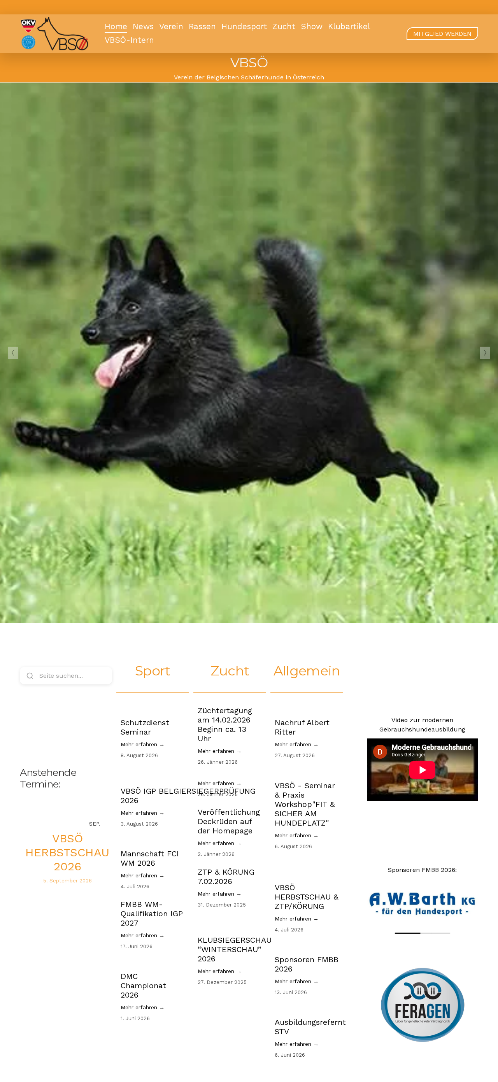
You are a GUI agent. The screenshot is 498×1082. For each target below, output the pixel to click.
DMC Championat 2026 (143, 986)
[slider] (422, 933)
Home (116, 26)
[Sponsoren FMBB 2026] (307, 946)
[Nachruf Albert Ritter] (307, 709)
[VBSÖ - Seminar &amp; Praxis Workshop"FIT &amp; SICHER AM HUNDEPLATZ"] (307, 772)
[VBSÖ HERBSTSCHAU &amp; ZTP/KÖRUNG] (307, 868)
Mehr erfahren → (143, 744)
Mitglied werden (442, 33)
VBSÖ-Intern (129, 40)
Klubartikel (349, 26)
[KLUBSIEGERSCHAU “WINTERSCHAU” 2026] (235, 923)
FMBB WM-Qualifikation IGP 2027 (152, 914)
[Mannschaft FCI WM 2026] (153, 840)
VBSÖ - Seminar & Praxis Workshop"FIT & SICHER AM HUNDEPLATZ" (305, 804)
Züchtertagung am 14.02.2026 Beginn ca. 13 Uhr (225, 724)
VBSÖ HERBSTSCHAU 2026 (67, 852)
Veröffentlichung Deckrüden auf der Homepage (229, 821)
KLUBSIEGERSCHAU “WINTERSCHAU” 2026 (235, 949)
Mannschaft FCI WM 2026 (150, 858)
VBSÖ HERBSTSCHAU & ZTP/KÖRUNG (306, 897)
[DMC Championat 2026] (153, 962)
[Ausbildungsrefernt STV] (310, 1008)
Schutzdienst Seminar (145, 727)
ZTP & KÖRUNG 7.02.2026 (226, 876)
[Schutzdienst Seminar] (153, 709)
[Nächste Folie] (485, 353)
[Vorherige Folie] (13, 353)
